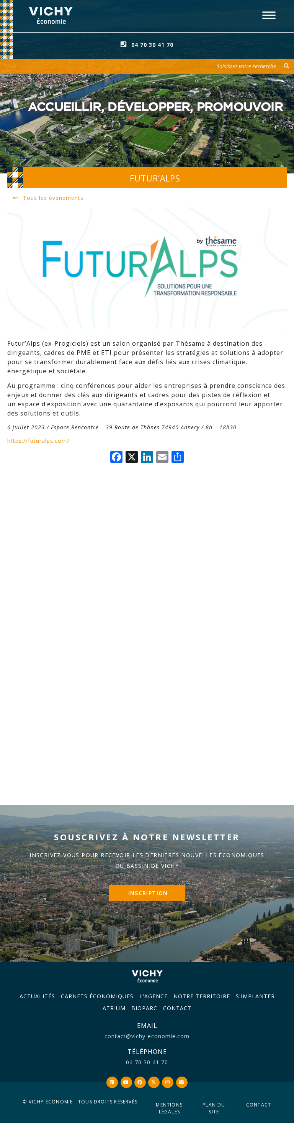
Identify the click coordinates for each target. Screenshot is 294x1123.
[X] (131, 458)
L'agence (153, 996)
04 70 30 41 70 (152, 44)
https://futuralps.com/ (38, 440)
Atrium (114, 1008)
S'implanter (255, 996)
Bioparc (144, 1008)
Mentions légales (169, 1108)
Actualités (37, 996)
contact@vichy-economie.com (147, 1036)
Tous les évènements (52, 197)
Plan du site (214, 1108)
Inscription (148, 893)
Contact (177, 1008)
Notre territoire (201, 996)
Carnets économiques (97, 996)
